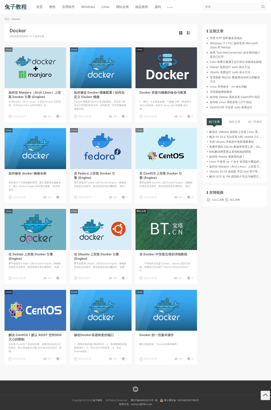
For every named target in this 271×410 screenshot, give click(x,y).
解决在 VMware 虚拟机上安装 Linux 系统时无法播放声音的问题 (235, 131)
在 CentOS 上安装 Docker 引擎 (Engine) (160, 175)
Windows (88, 7)
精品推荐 (141, 7)
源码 (158, 7)
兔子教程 (97, 400)
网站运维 (122, 7)
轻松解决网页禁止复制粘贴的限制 (230, 151)
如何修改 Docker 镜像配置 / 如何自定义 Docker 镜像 (99, 94)
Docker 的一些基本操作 (156, 335)
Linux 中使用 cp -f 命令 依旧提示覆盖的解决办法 (235, 161)
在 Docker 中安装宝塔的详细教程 (163, 254)
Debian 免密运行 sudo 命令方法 (230, 67)
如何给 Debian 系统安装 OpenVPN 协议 (235, 97)
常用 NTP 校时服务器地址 (226, 38)
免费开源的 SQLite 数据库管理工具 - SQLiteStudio (235, 146)
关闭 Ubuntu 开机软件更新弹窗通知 (231, 141)
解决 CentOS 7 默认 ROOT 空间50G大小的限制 (35, 337)
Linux (106, 7)
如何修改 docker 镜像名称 (27, 173)
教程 (52, 7)
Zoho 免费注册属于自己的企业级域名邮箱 (236, 61)
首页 (39, 7)
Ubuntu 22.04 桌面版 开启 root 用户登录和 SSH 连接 (235, 171)
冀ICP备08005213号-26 (144, 400)
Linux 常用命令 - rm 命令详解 (228, 86)
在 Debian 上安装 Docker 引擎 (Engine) (31, 256)
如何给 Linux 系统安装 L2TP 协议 (231, 102)
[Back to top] (265, 395)
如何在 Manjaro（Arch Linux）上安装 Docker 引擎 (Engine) (35, 94)
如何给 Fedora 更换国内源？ (227, 156)
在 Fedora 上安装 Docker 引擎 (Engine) (94, 175)
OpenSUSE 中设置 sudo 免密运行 (231, 107)
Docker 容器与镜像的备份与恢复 (162, 92)
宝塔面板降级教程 (221, 91)
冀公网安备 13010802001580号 (181, 400)
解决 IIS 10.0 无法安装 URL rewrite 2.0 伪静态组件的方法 (235, 136)
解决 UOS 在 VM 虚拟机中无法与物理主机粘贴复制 (235, 176)
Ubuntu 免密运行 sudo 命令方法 (230, 72)
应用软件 (68, 7)
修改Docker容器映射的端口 (94, 335)
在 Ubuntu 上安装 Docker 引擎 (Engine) (96, 256)
